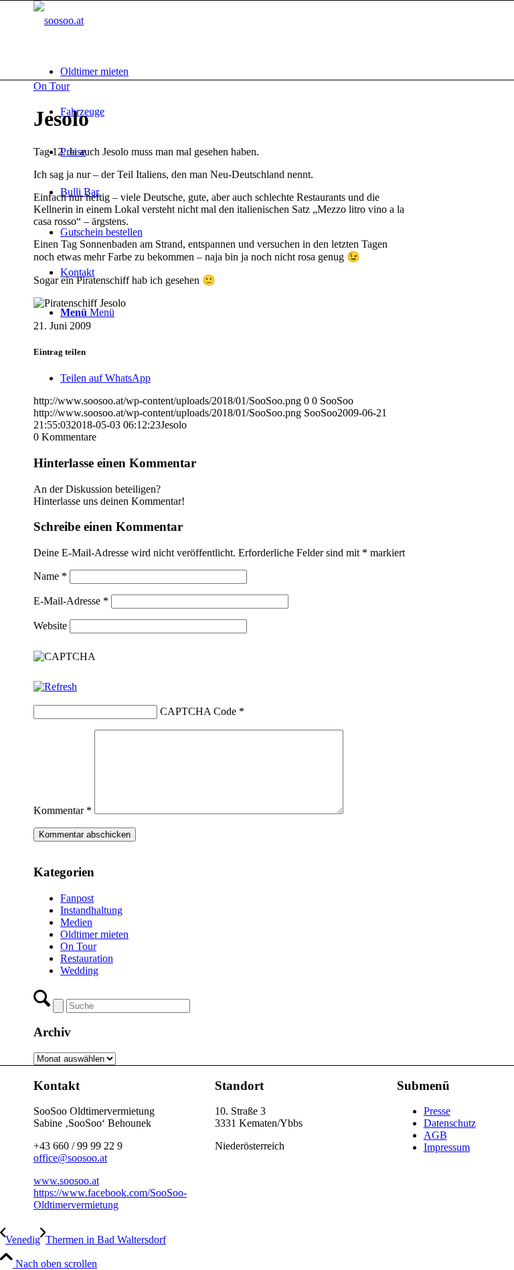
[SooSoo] (58, 20)
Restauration (86, 958)
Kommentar (62, 810)
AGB (435, 1135)
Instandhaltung (91, 910)
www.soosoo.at (66, 1180)
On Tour (51, 86)
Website (50, 625)
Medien (76, 922)
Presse (437, 1111)
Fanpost (77, 898)
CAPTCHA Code (198, 711)
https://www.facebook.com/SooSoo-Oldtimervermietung (110, 1198)
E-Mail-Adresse (70, 601)
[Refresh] (55, 686)
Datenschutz (450, 1123)
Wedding (79, 970)
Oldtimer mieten (94, 934)
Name (50, 576)
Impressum (447, 1147)
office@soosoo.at (70, 1158)
